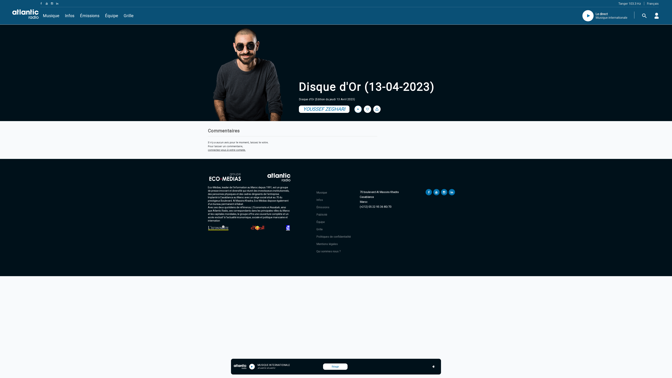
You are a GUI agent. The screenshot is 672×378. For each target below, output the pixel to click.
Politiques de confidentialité (333, 236)
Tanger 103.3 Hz (629, 3)
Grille (129, 15)
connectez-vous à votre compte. (227, 150)
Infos (69, 15)
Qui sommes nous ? (328, 251)
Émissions (89, 15)
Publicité (321, 214)
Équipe (111, 15)
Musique (51, 15)
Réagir (335, 366)
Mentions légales (327, 244)
